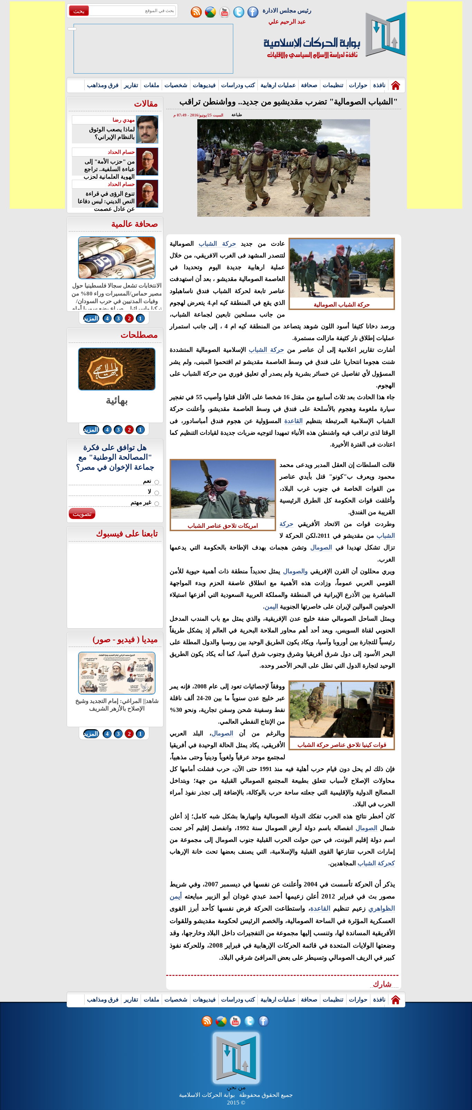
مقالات (146, 103)
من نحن (236, 1087)
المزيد (90, 318)
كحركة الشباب (376, 863)
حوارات (358, 85)
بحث (79, 11)
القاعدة (293, 420)
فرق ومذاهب (103, 85)
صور (103, 639)
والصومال (295, 571)
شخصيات (175, 85)
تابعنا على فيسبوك (127, 533)
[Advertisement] (37, 105)
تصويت (82, 513)
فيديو (126, 639)
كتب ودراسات (238, 85)
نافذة (379, 85)
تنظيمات (333, 85)
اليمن (271, 606)
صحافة (309, 85)
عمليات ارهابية (278, 85)
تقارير (131, 85)
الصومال (321, 547)
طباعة (237, 114)
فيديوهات (204, 85)
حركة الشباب (217, 243)
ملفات (151, 85)
